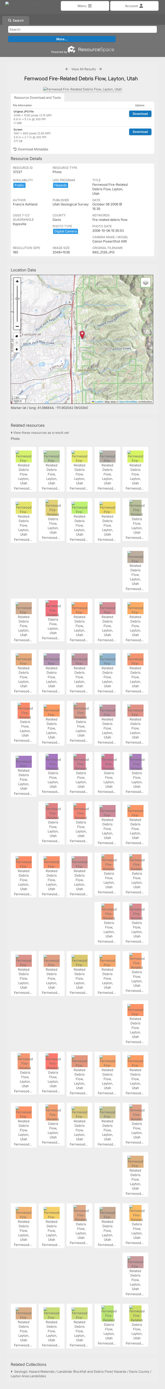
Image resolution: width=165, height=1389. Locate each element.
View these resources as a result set (40, 433)
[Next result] (100, 69)
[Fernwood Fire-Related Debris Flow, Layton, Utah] (82, 89)
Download (140, 113)
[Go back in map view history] (17, 349)
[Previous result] (67, 69)
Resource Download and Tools (37, 98)
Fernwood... (23, 488)
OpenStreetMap (128, 401)
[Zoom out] (17, 326)
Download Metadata (32, 149)
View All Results (83, 69)
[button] (82, 335)
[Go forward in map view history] (17, 343)
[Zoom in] (17, 281)
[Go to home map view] (17, 336)
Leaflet (98, 401)
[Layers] (145, 282)
